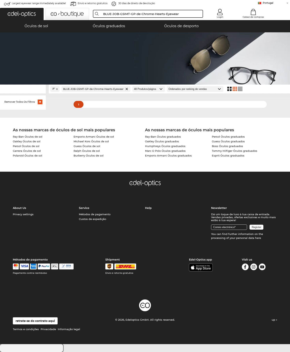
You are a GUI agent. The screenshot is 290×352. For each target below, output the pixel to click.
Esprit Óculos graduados (228, 155)
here (258, 237)
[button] (22, 14)
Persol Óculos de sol (26, 146)
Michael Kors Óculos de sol (91, 141)
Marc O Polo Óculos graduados (165, 150)
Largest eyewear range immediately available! (39, 3)
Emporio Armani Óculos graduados (168, 155)
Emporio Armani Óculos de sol (94, 136)
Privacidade (48, 329)
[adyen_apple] (54, 266)
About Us (19, 208)
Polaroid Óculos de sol (27, 155)
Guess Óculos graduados (228, 141)
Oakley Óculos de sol (26, 141)
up (274, 319)
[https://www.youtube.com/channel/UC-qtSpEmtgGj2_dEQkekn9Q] (262, 268)
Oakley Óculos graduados (162, 141)
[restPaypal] (44, 266)
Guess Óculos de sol (87, 146)
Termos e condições (26, 329)
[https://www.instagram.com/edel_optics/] (253, 268)
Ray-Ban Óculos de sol (27, 136)
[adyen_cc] (16, 266)
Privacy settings (23, 214)
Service (84, 208)
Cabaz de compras (253, 17)
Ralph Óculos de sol (87, 150)
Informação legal (69, 329)
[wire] (66, 266)
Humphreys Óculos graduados (165, 146)
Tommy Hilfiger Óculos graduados (234, 150)
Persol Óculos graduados (228, 136)
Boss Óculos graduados (227, 146)
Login (220, 17)
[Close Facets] (23, 89)
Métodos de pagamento (94, 214)
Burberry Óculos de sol (89, 155)
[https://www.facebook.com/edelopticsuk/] (245, 268)
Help (148, 208)
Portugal (268, 2)
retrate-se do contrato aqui (35, 321)
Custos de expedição (92, 219)
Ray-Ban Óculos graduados (163, 136)
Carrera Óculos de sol (27, 150)
